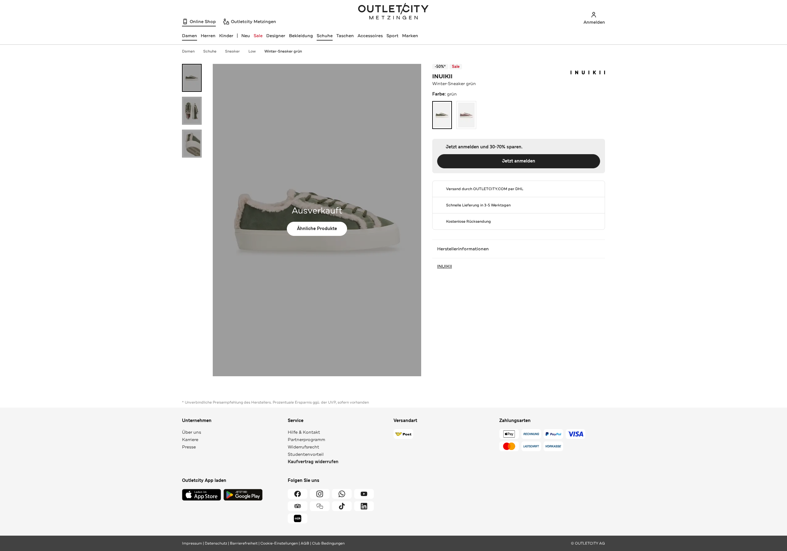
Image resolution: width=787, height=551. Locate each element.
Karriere (190, 439)
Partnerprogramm (306, 439)
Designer (275, 35)
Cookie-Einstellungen (279, 543)
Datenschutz (216, 543)
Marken (410, 35)
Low (252, 51)
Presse (189, 447)
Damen (188, 51)
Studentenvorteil (306, 454)
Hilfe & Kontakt (304, 432)
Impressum (192, 543)
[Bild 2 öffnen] (192, 111)
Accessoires (370, 35)
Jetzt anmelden (518, 161)
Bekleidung (301, 35)
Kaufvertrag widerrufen (313, 462)
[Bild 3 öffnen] (192, 144)
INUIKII (442, 76)
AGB (305, 543)
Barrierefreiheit (244, 543)
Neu (245, 35)
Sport (392, 35)
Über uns (191, 432)
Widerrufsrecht (303, 447)
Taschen (345, 35)
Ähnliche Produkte (317, 229)
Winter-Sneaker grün (283, 51)
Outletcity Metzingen (393, 11)
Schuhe (325, 35)
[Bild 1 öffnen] (192, 78)
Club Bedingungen (328, 543)
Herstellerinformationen (463, 249)
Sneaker (232, 51)
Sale (258, 35)
